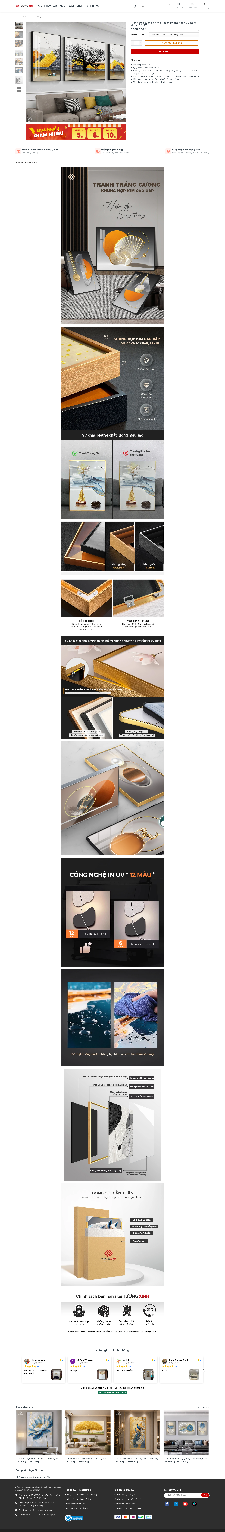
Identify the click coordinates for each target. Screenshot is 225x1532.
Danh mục (59, 6)
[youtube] (186, 1504)
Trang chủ (20, 17)
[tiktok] (195, 1504)
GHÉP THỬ (82, 6)
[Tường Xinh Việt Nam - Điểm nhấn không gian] (25, 6)
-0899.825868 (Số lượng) (31, 1506)
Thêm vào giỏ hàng (171, 43)
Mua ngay (165, 51)
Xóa (197, 30)
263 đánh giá (138, 1387)
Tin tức (94, 6)
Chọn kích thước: (138, 34)
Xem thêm (203, 1407)
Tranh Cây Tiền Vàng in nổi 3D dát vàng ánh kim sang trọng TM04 (85, 1458)
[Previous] (21, 1428)
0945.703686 (48, 1502)
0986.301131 (35, 1502)
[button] (205, 5)
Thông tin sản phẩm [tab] (26, 162)
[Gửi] (136, 6)
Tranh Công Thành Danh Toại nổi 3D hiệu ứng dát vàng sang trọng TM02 (136, 1458)
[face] (168, 1504)
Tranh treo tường (34, 17)
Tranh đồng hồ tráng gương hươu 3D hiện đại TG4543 (185, 1458)
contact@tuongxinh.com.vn (38, 1510)
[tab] (30, 1470)
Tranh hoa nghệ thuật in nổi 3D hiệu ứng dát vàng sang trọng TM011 (37, 1458)
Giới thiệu (44, 6)
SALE (71, 6)
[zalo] (177, 1504)
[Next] (203, 1428)
